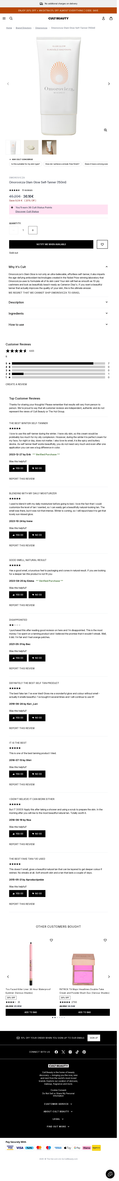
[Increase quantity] (32, 230)
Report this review (22, 478)
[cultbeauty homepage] (58, 18)
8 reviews (27, 190)
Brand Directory (23, 28)
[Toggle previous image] (8, 83)
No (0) (38, 468)
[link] (103, 18)
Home (9, 28)
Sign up (94, 1038)
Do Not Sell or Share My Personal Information (58, 1094)
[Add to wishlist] (102, 244)
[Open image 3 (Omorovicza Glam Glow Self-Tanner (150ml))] (49, 147)
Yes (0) (19, 468)
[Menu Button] (4, 18)
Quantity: (15, 223)
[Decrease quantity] (13, 230)
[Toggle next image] (109, 83)
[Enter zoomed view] (105, 130)
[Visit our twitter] (63, 1051)
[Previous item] (8, 976)
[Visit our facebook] (56, 1051)
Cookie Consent (58, 1090)
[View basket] (111, 18)
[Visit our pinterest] (84, 1051)
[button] (110, 1174)
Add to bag (31, 1012)
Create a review (16, 384)
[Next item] (109, 976)
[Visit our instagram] (70, 1051)
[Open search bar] (11, 18)
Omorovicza (41, 28)
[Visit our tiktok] (77, 1051)
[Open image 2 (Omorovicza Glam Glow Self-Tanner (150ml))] (31, 147)
